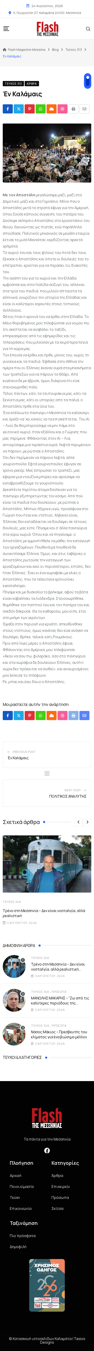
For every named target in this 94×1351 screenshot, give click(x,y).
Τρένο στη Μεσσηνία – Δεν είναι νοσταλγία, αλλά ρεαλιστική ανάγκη (58, 969)
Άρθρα (57, 1175)
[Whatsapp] (41, 108)
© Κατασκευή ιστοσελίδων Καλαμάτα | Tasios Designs (47, 1340)
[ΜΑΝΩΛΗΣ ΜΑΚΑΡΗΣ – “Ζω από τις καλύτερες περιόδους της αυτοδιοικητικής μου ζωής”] (14, 1000)
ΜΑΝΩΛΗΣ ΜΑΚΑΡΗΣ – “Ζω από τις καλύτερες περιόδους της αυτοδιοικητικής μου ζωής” (60, 1003)
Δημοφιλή (18, 1246)
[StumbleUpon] (62, 108)
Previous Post (24, 752)
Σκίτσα (57, 1208)
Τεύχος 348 (12, 902)
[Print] (73, 108)
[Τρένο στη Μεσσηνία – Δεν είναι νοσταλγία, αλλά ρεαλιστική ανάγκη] (14, 966)
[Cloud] (52, 108)
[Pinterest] (30, 108)
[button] (78, 822)
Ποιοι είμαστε (22, 1186)
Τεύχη (15, 1197)
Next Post (73, 790)
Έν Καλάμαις (18, 757)
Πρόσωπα (59, 992)
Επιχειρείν (61, 1186)
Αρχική (15, 1175)
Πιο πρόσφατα (23, 1235)
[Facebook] (47, 1150)
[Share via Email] (84, 108)
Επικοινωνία (20, 1208)
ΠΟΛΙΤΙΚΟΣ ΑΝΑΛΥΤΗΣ (67, 796)
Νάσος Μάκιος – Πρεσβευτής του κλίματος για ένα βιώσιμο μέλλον (59, 1034)
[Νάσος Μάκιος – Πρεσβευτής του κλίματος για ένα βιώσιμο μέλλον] (14, 1034)
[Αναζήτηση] (88, 28)
